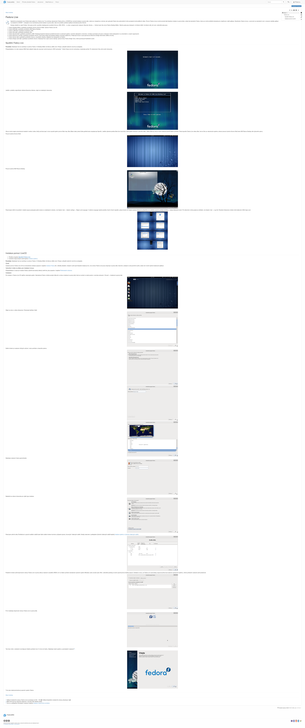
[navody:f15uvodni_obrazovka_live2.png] (152, 111)
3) (74, 648)
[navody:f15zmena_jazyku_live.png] (152, 231)
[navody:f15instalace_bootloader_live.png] (152, 591)
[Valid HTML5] (296, 720)
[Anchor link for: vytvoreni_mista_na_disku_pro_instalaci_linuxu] (34, 268)
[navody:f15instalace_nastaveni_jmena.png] (152, 403)
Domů (18, 2)
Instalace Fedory (50, 265)
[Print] (296, 10)
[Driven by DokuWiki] (300, 720)
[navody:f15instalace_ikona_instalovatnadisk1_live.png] (152, 293)
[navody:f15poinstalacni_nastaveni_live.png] (152, 670)
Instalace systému (33, 258)
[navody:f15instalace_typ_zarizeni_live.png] (152, 367)
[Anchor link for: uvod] (9, 263)
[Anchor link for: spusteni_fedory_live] (24, 43)
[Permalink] (298, 10)
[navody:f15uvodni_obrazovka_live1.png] (152, 70)
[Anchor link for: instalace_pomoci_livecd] (28, 253)
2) (61, 48)
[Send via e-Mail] (294, 10)
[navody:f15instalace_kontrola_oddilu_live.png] (152, 553)
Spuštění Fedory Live (289, 16)
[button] (288, 2)
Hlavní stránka (9, 12)
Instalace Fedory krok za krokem (41, 703)
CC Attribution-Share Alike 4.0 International (11, 724)
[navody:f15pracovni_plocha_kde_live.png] (152, 189)
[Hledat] (283, 2)
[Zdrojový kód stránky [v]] (301, 13)
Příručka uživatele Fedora (28, 2)
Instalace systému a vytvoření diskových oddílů (126, 534)
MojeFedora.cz (49, 2)
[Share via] (289, 10)
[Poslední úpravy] (292, 10)
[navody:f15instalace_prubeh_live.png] (152, 629)
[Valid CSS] (298, 720)
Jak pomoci (40, 2)
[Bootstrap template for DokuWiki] (292, 720)
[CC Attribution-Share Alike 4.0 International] (7, 720)
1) (22, 22)
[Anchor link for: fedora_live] (19, 17)
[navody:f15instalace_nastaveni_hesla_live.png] (152, 477)
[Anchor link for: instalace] (12, 272)
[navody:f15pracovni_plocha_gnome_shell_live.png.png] (152, 151)
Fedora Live (286, 14)
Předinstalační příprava (66, 270)
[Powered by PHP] (294, 720)
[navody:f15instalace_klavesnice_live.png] (152, 329)
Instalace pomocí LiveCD (290, 18)
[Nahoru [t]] (301, 19)
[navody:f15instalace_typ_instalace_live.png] (152, 515)
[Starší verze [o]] (301, 15)
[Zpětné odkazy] (301, 17)
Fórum (57, 2)
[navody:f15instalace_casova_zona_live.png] (152, 438)
